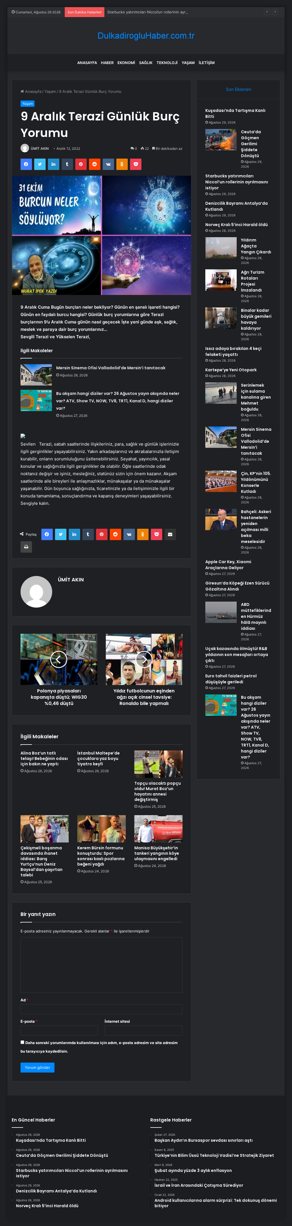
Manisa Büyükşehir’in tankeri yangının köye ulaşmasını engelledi (156, 853)
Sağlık (146, 62)
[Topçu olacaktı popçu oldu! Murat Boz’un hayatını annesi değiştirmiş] (158, 764)
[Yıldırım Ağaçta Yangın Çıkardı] (221, 248)
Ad (25, 1000)
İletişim (207, 62)
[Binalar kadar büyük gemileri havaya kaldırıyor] (221, 318)
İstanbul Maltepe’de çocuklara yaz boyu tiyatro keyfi (98, 758)
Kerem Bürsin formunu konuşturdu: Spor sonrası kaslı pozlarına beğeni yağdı (101, 856)
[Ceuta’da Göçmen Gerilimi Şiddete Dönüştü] (221, 139)
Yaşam (188, 62)
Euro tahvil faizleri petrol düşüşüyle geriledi (231, 679)
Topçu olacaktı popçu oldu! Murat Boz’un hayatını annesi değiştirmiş (157, 791)
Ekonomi (126, 62)
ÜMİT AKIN (40, 148)
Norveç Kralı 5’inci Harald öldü (236, 224)
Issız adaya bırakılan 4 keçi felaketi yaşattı (233, 351)
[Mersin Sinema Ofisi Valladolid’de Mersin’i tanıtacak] (36, 375)
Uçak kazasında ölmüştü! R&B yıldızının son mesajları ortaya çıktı (236, 654)
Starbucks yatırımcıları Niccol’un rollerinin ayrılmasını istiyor (158, 12)
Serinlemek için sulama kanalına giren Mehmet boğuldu (256, 397)
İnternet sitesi (117, 1021)
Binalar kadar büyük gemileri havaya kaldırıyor (256, 319)
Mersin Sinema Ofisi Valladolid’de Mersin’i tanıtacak (110, 368)
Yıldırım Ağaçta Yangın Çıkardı (256, 246)
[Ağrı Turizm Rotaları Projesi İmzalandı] (221, 280)
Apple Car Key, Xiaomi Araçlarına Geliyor (228, 565)
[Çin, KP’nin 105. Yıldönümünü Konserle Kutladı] (221, 481)
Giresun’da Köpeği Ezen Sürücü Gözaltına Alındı (237, 586)
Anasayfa (87, 62)
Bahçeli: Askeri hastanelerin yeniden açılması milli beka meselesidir (256, 526)
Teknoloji (167, 62)
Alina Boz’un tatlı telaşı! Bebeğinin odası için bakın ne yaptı (44, 758)
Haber (107, 62)
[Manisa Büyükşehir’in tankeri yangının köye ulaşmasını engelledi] (158, 828)
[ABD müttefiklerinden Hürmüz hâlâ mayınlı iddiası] (221, 612)
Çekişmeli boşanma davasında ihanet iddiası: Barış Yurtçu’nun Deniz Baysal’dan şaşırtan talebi (41, 861)
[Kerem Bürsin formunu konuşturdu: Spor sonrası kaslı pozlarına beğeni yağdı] (101, 828)
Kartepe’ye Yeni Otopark (231, 370)
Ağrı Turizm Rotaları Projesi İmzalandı (252, 281)
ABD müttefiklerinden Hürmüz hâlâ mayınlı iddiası (256, 616)
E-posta (29, 1021)
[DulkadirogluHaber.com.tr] (146, 36)
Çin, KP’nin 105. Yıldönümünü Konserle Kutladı (256, 482)
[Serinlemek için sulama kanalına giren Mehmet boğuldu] (221, 393)
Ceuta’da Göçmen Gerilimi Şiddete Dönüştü (251, 144)
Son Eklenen (238, 89)
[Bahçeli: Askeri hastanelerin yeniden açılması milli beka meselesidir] (221, 519)
